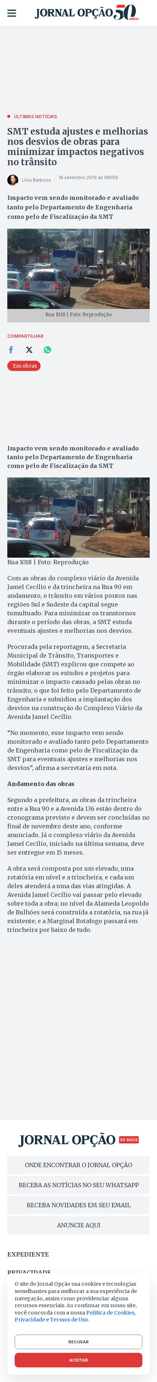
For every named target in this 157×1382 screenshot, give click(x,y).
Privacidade (29, 1272)
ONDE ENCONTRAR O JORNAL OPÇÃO (78, 1165)
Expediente (28, 1254)
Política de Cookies (110, 1312)
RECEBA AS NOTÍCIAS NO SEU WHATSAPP (79, 1185)
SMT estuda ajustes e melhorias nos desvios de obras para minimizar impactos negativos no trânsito (77, 147)
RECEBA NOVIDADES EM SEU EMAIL (79, 1205)
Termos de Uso (69, 1319)
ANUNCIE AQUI (78, 1225)
